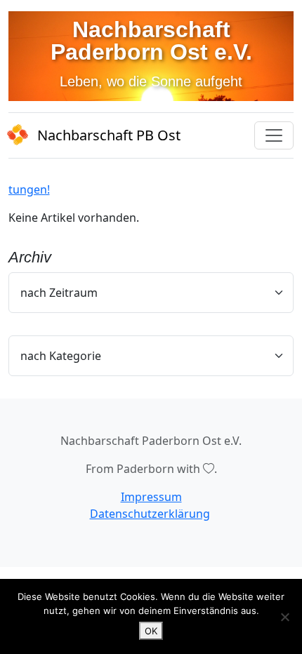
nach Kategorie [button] (60, 355)
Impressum (151, 497)
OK (151, 630)
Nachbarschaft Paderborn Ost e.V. (151, 41)
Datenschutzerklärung (150, 513)
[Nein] (284, 617)
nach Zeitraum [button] (59, 292)
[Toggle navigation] (274, 135)
